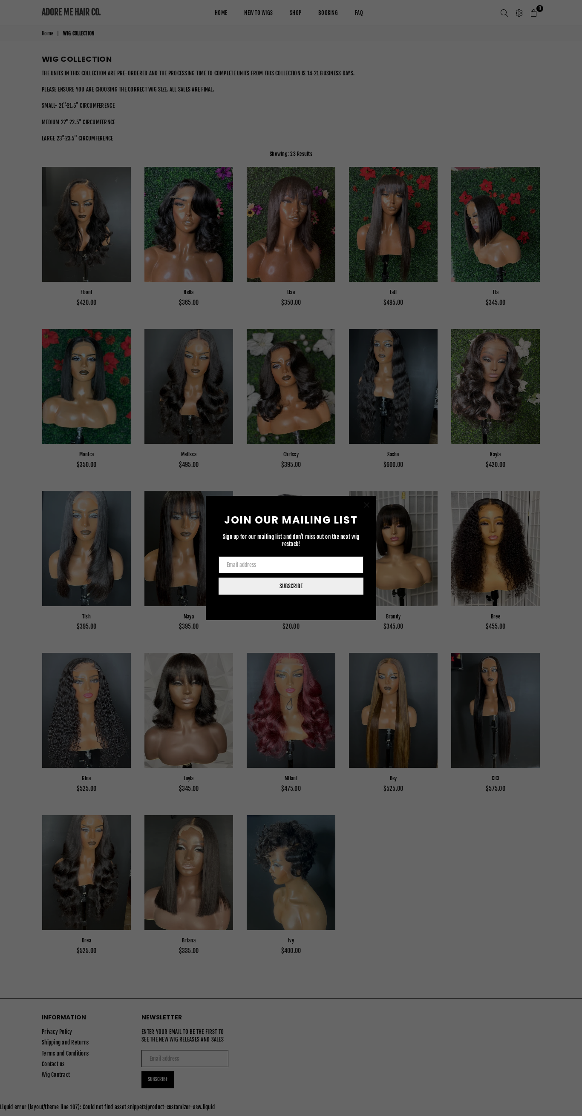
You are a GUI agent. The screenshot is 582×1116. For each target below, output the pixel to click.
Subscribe (291, 586)
